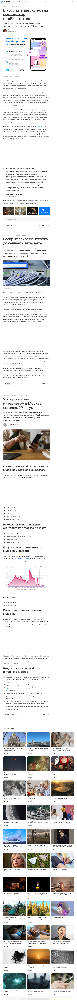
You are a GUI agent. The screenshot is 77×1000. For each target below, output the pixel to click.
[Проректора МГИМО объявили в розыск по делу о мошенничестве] (62, 840)
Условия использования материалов (37, 998)
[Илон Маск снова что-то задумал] (38, 840)
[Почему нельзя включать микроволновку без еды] (14, 888)
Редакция (25, 998)
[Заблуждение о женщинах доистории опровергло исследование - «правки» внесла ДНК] (62, 960)
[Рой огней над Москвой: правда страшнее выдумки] (14, 767)
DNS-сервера (42, 312)
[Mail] (2, 2)
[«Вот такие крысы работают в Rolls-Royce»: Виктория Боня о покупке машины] (62, 936)
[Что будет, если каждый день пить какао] (62, 767)
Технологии (14, 6)
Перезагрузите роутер (13, 688)
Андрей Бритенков (13, 424)
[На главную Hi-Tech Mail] (6, 2)
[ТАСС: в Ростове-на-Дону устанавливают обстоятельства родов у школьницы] (62, 743)
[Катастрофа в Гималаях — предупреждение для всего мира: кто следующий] (38, 816)
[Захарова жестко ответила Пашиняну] (14, 864)
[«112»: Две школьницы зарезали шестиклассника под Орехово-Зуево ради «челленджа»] (38, 888)
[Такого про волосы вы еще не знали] (14, 960)
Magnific (43, 461)
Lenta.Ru (18, 235)
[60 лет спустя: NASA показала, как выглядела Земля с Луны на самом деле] (14, 816)
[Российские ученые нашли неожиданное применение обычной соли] (62, 912)
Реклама (13, 998)
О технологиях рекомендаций (52, 998)
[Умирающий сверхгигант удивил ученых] (38, 743)
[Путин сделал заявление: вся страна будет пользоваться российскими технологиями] (14, 936)
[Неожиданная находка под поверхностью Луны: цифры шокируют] (14, 791)
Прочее (24, 235)
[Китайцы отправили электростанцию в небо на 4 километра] (14, 840)
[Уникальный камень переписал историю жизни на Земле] (62, 791)
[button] (26, 54)
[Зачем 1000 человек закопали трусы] (38, 864)
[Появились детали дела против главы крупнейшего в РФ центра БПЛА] (62, 888)
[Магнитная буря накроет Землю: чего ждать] (38, 960)
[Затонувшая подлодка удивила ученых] (38, 767)
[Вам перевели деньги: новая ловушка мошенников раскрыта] (62, 984)
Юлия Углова (11, 30)
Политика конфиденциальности (67, 998)
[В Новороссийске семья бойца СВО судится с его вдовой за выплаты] (38, 936)
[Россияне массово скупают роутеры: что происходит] (38, 984)
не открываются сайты (22, 558)
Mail (2, 998)
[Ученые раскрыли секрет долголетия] (38, 791)
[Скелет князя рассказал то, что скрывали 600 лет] (14, 743)
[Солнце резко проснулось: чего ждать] (14, 984)
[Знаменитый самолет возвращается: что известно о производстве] (14, 912)
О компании (7, 998)
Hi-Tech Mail (20, 395)
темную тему (39, 126)
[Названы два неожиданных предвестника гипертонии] (62, 864)
